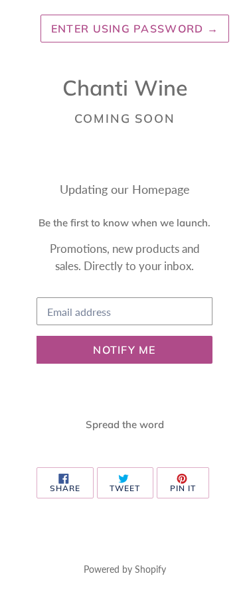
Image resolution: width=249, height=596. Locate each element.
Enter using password (134, 28)
